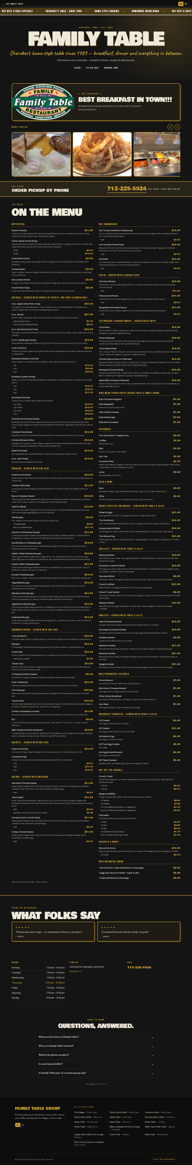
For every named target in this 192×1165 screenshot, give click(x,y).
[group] (96, 154)
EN (181, 4)
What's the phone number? (54, 1054)
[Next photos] (177, 127)
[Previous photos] (170, 127)
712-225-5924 (92, 68)
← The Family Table (13, 4)
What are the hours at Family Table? (59, 1036)
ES (186, 4)
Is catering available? (51, 1063)
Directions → (75, 971)
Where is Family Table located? (56, 1045)
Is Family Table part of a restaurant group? (62, 1072)
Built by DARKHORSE (164, 1159)
